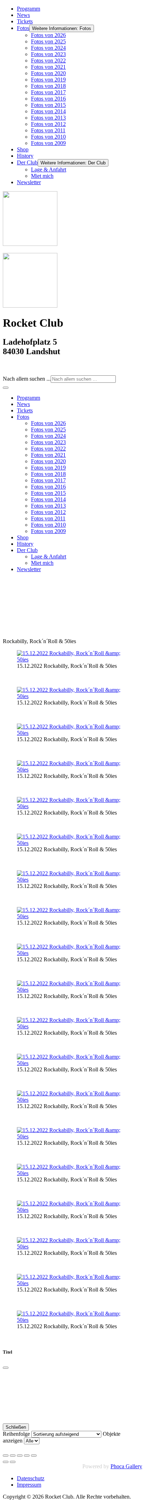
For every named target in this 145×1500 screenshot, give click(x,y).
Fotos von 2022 (48, 60)
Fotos (23, 28)
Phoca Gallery (126, 1466)
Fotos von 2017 (48, 92)
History (25, 156)
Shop (23, 149)
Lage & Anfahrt (48, 170)
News (23, 15)
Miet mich (42, 176)
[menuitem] (28, 398)
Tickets (25, 21)
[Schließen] (5, 1368)
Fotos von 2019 (48, 80)
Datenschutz (30, 1478)
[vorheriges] (5, 1462)
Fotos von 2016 (48, 99)
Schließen (16, 1427)
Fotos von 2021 (48, 67)
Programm (28, 9)
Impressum (29, 1485)
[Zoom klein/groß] (27, 1455)
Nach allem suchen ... (27, 379)
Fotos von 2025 (48, 41)
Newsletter (29, 182)
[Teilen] (12, 1455)
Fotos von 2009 (48, 143)
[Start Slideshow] (34, 1455)
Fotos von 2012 (48, 124)
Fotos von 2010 (48, 137)
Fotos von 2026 (48, 35)
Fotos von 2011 (48, 130)
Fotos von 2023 (48, 54)
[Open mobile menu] (5, 388)
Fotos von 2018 (48, 86)
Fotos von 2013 (48, 118)
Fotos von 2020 (48, 73)
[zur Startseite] (30, 244)
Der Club (27, 162)
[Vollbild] (20, 1455)
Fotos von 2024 (48, 48)
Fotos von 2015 (48, 105)
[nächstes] (12, 1462)
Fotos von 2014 (48, 111)
